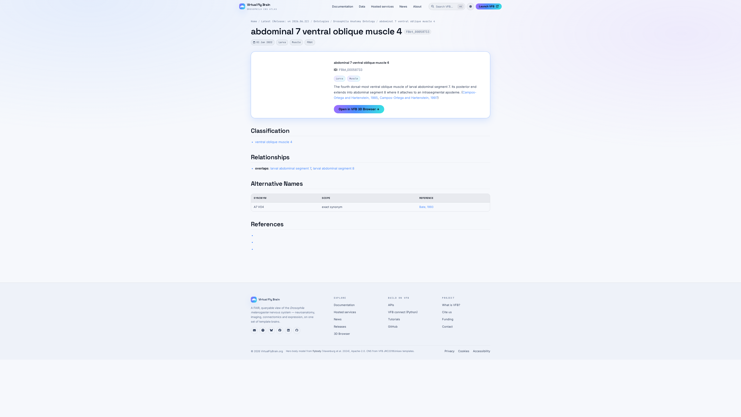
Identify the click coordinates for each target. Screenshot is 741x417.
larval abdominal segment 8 (333, 168)
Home (254, 21)
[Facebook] (279, 330)
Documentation (342, 6)
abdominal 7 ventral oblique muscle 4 (407, 21)
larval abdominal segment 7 (290, 168)
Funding (447, 319)
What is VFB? (451, 305)
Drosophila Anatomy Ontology (354, 21)
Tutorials (394, 319)
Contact (447, 326)
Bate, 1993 (426, 207)
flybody (317, 351)
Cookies (463, 351)
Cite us (447, 312)
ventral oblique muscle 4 (273, 142)
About (417, 6)
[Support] (254, 330)
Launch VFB (486, 6)
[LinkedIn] (288, 330)
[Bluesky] (271, 330)
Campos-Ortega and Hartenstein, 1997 (408, 98)
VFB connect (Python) (403, 312)
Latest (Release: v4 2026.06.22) (285, 21)
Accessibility (481, 351)
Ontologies (321, 21)
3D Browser (342, 334)
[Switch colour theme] (470, 6)
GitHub (393, 326)
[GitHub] (296, 330)
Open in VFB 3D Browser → (359, 109)
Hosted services (382, 6)
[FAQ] (262, 330)
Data (362, 6)
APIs (391, 305)
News (403, 6)
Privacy (449, 351)
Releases (340, 326)
